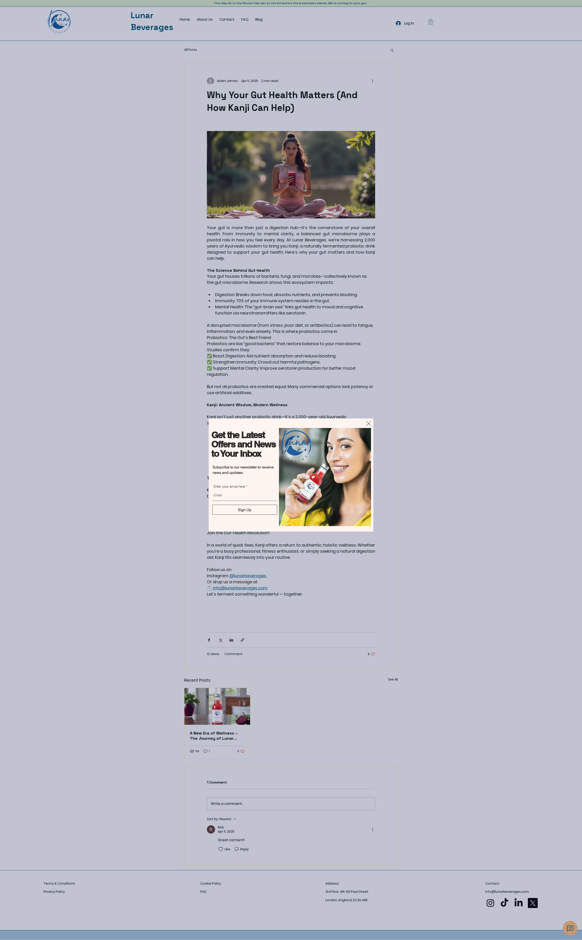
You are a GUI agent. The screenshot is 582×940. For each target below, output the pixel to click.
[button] (368, 423)
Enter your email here (229, 486)
